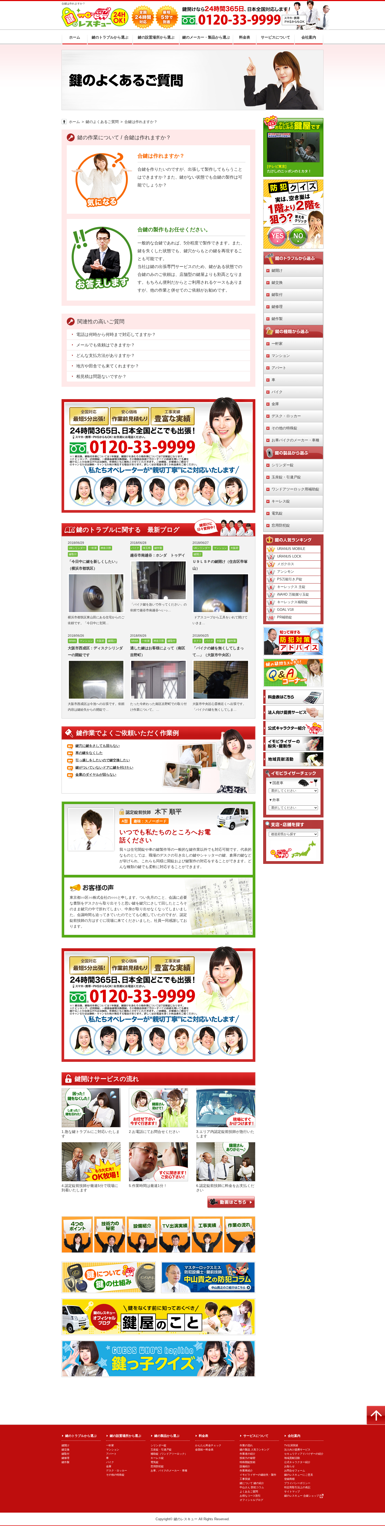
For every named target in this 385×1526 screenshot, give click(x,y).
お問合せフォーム (294, 1470)
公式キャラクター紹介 (297, 1462)
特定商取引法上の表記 (297, 1487)
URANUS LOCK (289, 556)
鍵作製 (277, 319)
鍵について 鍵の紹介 (252, 1483)
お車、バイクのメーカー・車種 (169, 1470)
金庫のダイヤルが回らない (95, 775)
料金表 (203, 1436)
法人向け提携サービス (297, 1449)
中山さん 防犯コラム (252, 1487)
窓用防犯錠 (281, 525)
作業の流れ (246, 1445)
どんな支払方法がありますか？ (105, 355)
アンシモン (285, 572)
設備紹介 (245, 1466)
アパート (279, 368)
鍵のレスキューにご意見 (298, 1474)
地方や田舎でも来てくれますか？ (107, 366)
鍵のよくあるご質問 (102, 122)
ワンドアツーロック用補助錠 (295, 489)
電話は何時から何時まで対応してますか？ (116, 334)
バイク (277, 392)
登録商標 (289, 1478)
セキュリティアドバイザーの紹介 (303, 1453)
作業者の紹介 (247, 1453)
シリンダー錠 (283, 465)
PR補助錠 (284, 617)
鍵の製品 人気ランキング (254, 1449)
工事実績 (245, 1478)
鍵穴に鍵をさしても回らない (97, 746)
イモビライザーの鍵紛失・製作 (258, 1474)
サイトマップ (292, 1491)
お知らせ (289, 1466)
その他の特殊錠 (284, 428)
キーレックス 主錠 (291, 587)
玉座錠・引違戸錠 (286, 477)
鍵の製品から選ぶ (166, 1436)
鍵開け (277, 270)
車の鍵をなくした (89, 753)
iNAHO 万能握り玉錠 (293, 594)
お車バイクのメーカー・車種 (295, 440)
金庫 (275, 404)
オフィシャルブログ (251, 1499)
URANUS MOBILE (291, 549)
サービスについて (255, 1436)
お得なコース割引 (250, 1495)
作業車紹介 (246, 1470)
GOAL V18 (285, 610)
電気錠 (277, 513)
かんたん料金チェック (208, 1445)
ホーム (74, 122)
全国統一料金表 (204, 1449)
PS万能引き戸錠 (289, 579)
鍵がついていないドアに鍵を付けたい (104, 767)
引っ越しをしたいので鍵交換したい (102, 760)
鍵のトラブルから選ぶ (81, 1436)
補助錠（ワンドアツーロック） (169, 1453)
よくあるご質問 (249, 1491)
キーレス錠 (281, 501)
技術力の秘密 (247, 1458)
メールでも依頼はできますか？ (105, 345)
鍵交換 (277, 282)
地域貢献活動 (292, 1458)
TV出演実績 (291, 1445)
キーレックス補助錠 (292, 602)
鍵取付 (277, 294)
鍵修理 (277, 306)
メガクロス (285, 564)
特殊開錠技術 (247, 1462)
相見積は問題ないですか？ (101, 376)
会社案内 (294, 1436)
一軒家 (277, 343)
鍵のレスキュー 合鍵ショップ (301, 1495)
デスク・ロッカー (286, 416)
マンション (281, 356)
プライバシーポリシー (297, 1483)
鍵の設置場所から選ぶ (125, 1436)
